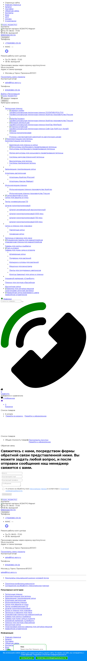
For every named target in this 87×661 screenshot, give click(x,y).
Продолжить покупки (38, 440)
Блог (7, 15)
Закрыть (5, 100)
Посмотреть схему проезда (13, 77)
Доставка (9, 9)
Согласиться (26, 658)
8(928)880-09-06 (12, 90)
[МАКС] (6, 52)
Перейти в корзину (14, 416)
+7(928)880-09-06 (13, 43)
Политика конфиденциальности (20, 584)
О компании (10, 21)
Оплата (8, 19)
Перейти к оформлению (35, 416)
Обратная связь (12, 11)
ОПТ (7, 17)
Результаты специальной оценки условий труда (27, 578)
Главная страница (13, 5)
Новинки (7, 299)
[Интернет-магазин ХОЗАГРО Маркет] (9, 25)
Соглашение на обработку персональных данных (27, 586)
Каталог (8, 7)
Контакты (9, 13)
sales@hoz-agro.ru (13, 83)
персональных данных (38, 489)
